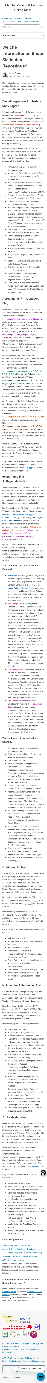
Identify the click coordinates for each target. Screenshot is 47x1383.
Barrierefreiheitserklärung (33, 1361)
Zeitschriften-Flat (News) (12, 1252)
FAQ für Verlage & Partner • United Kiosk (17, 18)
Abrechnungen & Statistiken (28, 21)
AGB (4, 1358)
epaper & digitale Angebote (13, 1249)
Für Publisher (10, 21)
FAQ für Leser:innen (10, 1343)
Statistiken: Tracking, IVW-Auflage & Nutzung (21, 1256)
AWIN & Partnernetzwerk (13, 1260)
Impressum (18, 1358)
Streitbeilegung (15, 1361)
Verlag (28, 1252)
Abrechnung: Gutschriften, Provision (17, 1245)
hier (30, 467)
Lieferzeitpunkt (33, 1166)
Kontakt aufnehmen (10, 1349)
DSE (10, 1358)
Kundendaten (33, 1249)
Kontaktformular (9, 1291)
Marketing (37, 1252)
